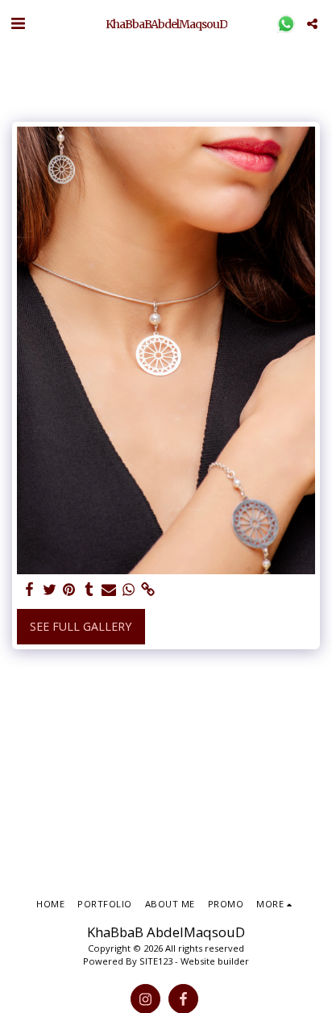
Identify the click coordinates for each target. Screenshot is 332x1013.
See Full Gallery (80, 626)
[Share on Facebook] (30, 589)
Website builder (215, 961)
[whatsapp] (129, 589)
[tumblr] (89, 589)
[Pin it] (69, 589)
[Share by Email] (109, 589)
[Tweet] (50, 589)
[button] (17, 23)
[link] (148, 589)
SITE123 (155, 961)
